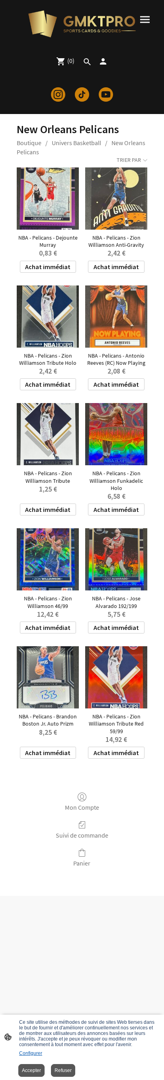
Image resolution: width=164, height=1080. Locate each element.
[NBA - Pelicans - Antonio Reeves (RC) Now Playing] (116, 316)
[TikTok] (82, 94)
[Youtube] (106, 94)
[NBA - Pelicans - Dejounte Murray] (48, 198)
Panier (81, 863)
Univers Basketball (76, 143)
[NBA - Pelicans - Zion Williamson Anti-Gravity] (116, 198)
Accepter (31, 1070)
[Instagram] (58, 94)
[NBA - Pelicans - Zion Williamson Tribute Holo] (48, 316)
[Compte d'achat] (103, 61)
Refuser (63, 1070)
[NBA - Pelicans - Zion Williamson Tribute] (48, 434)
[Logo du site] (82, 24)
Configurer (30, 1053)
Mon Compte (82, 807)
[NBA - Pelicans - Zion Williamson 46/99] (48, 559)
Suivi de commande (82, 835)
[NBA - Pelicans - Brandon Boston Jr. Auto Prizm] (48, 677)
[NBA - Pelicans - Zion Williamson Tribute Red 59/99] (116, 677)
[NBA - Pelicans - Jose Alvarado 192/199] (116, 559)
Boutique (29, 143)
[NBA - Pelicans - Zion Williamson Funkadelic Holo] (116, 434)
